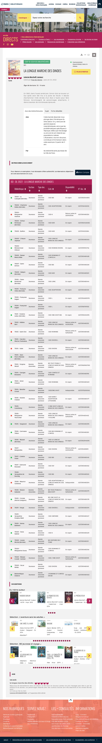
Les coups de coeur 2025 (60, 724)
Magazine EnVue (82, 717)
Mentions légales (82, 728)
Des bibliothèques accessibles (87, 719)
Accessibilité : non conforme (85, 740)
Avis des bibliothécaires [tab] (34, 111)
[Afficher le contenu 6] (41, 640)
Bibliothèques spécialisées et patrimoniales (27, 740)
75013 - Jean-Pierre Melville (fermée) (19, 357)
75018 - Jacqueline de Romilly (19, 474)
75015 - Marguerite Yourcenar (18, 415)
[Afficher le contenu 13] (55, 640)
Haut (70, 700)
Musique (6, 719)
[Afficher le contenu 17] (63, 640)
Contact (83, 715)
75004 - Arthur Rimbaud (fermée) (20, 223)
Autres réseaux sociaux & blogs (38, 721)
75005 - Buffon (20, 231)
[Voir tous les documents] (44, 617)
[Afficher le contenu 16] (61, 640)
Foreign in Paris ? (82, 721)
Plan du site (80, 730)
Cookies (79, 724)
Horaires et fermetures (59, 717)
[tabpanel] (46, 135)
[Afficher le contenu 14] (57, 640)
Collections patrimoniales (13, 726)
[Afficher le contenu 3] (50, 613)
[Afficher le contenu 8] (45, 640)
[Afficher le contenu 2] (48, 613)
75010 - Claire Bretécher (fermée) (19, 281)
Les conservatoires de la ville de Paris (58, 740)
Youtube (30, 719)
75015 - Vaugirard (21, 424)
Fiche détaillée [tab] (56, 111)
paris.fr (6, 740)
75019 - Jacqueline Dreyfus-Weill (19, 516)
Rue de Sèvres (36, 80)
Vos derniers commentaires (62, 728)
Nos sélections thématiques (62, 719)
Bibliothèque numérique (12, 728)
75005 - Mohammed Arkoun (19, 248)
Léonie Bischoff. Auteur (33, 77)
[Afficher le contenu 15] (59, 640)
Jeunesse (6, 724)
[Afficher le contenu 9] (47, 640)
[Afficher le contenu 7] (43, 640)
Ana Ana (23, 635)
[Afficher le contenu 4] (52, 613)
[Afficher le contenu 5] (54, 613)
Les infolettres (32, 724)
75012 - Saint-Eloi (20, 332)
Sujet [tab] (47, 111)
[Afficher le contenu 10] (49, 640)
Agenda (6, 717)
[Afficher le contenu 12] (53, 640)
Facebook (31, 715)
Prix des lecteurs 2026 (59, 721)
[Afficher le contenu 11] (51, 640)
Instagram (31, 717)
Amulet (76, 664)
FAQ (77, 715)
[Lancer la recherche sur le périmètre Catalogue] (80, 17)
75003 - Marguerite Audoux (18, 214)
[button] (99, 4)
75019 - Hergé (19, 508)
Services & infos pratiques (12, 715)
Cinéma (6, 721)
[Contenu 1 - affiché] (46, 613)
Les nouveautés (57, 715)
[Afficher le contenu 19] (67, 640)
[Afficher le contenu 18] (65, 640)
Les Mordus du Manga (59, 726)
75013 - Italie (19, 348)
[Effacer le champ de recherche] (75, 17)
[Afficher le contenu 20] (69, 640)
